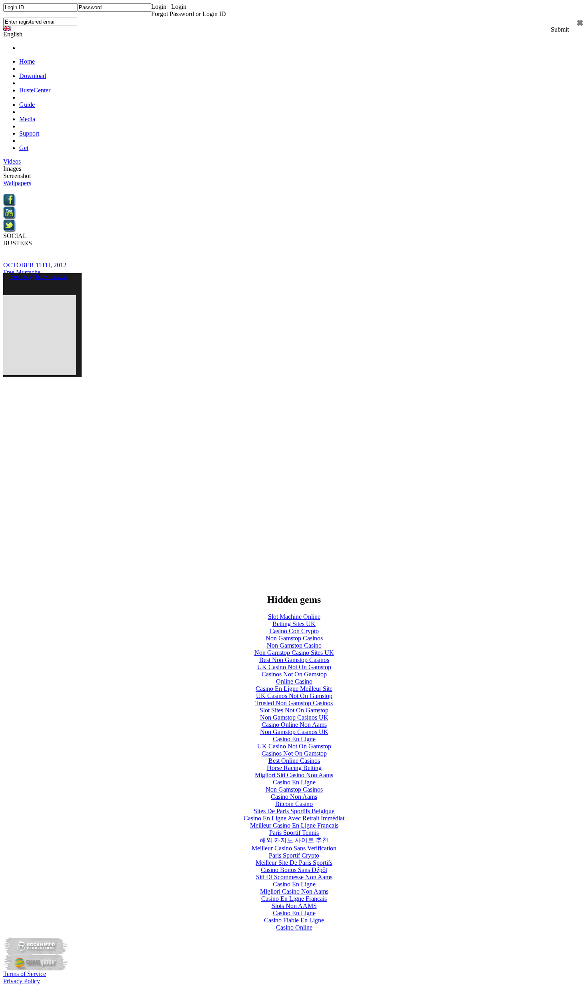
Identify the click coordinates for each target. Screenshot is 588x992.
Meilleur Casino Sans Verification (294, 848)
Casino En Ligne (294, 739)
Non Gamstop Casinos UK (294, 717)
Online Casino (294, 681)
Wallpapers (17, 183)
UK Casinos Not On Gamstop (294, 695)
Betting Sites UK (294, 623)
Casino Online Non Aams (294, 724)
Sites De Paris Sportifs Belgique (294, 811)
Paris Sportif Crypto (294, 855)
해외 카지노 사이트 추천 (294, 840)
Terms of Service (24, 973)
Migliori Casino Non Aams (294, 891)
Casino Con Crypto (294, 631)
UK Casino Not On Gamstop (294, 667)
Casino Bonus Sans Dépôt (294, 869)
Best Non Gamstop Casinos (294, 659)
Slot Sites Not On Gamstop (294, 710)
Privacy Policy (21, 981)
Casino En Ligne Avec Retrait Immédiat (294, 818)
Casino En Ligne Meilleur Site (294, 688)
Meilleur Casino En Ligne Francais (294, 825)
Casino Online (294, 927)
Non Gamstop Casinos (294, 638)
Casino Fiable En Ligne (294, 920)
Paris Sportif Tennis (294, 832)
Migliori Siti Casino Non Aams (294, 775)
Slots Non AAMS (294, 905)
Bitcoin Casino (294, 803)
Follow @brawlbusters (39, 276)
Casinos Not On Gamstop (294, 674)
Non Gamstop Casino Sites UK (294, 652)
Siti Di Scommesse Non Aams (294, 877)
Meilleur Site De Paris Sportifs (294, 862)
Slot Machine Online (294, 616)
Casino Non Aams (294, 796)
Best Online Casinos (294, 760)
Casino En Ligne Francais (294, 898)
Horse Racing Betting (294, 767)
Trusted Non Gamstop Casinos (294, 703)
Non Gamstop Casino (294, 645)
